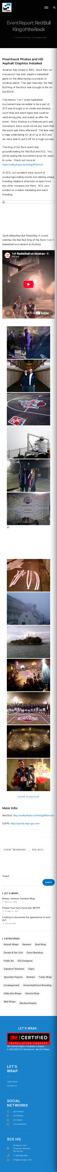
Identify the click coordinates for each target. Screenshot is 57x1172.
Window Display (28, 1003)
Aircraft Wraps (11, 944)
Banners (26, 944)
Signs (31, 969)
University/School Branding (37, 985)
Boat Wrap (40, 944)
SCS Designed (25, 960)
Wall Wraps (10, 1001)
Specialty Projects (13, 977)
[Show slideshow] (28, 797)
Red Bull (38, 849)
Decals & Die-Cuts (13, 952)
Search (5, 876)
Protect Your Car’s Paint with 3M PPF (21, 908)
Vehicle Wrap (32, 993)
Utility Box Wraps (12, 993)
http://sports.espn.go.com (24, 823)
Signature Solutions (14, 969)
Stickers (30, 977)
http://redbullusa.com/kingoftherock (22, 164)
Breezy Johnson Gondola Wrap (18, 898)
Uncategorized (39, 37)
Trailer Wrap (45, 977)
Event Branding (23, 37)
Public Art (9, 960)
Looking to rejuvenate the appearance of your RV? (26, 919)
